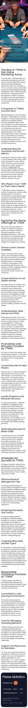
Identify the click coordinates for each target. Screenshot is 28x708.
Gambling (6, 40)
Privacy (11, 703)
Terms (16, 703)
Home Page (7, 689)
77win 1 (12, 660)
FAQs (21, 689)
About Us (5, 703)
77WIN (3, 88)
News (15, 689)
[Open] (23, 4)
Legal (20, 703)
